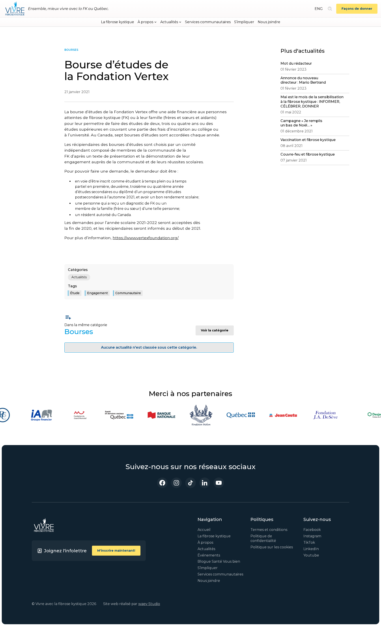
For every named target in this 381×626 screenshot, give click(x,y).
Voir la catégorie (214, 330)
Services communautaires (208, 22)
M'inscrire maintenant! (116, 551)
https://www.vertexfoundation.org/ (146, 237)
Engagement (97, 293)
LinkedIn (311, 549)
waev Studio (149, 604)
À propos (205, 542)
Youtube (311, 555)
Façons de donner (357, 9)
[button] (147, 22)
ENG (319, 9)
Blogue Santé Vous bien (219, 561)
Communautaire (128, 293)
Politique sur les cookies (271, 547)
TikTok (309, 542)
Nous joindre (269, 22)
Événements (209, 555)
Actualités (79, 277)
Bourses (71, 49)
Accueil (204, 530)
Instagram (312, 536)
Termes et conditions (268, 530)
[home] (14, 8)
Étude (75, 293)
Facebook (312, 530)
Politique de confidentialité (263, 538)
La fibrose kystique (117, 22)
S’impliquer (244, 22)
